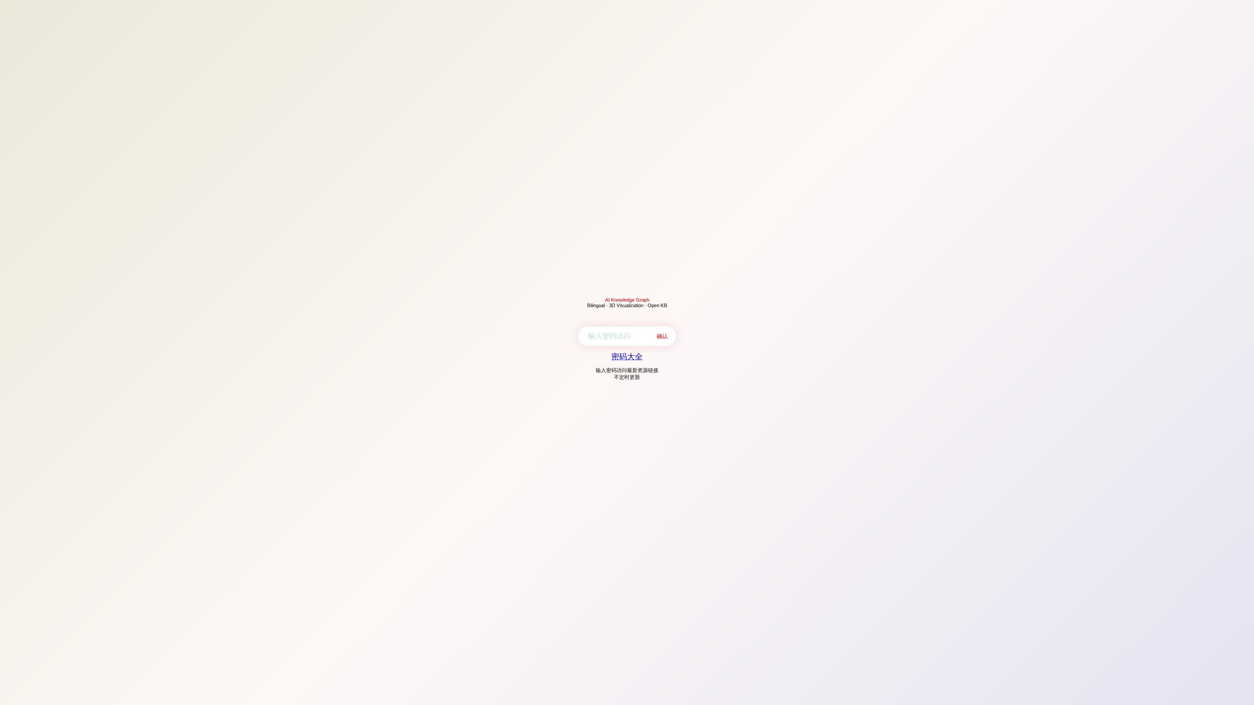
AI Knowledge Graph (627, 300)
